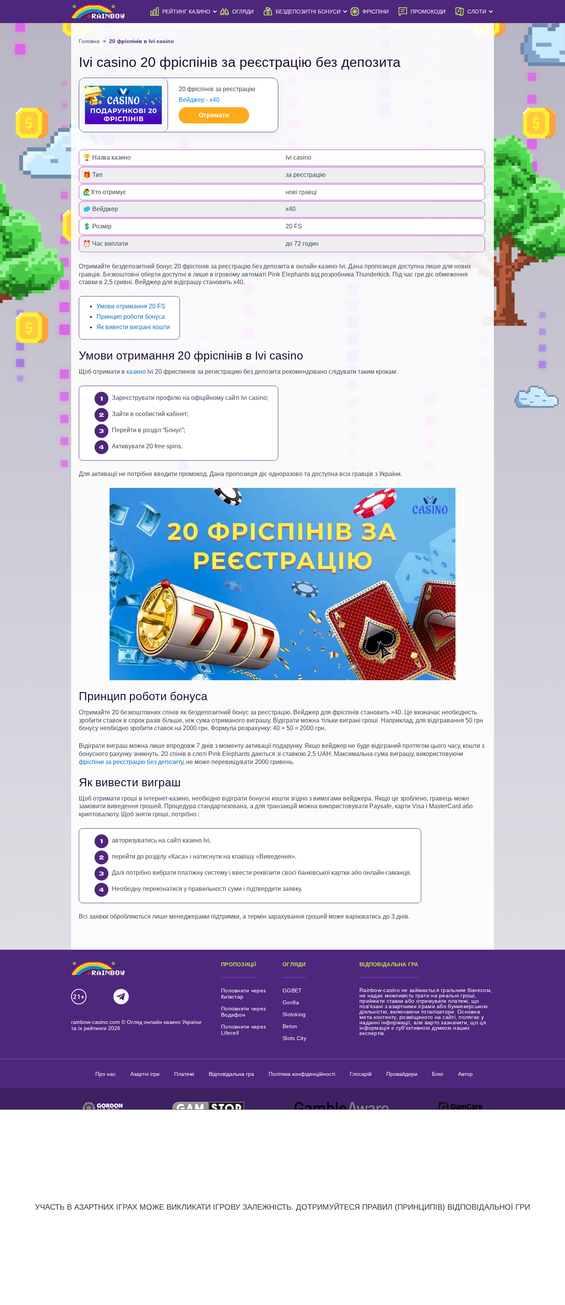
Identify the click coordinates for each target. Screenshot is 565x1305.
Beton (289, 1026)
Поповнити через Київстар (243, 993)
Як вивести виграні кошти (133, 327)
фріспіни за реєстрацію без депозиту (131, 762)
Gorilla (290, 1002)
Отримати (214, 115)
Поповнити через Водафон (243, 1011)
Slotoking (294, 1014)
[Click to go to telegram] (121, 997)
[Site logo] (98, 11)
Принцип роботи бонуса (130, 316)
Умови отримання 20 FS (130, 306)
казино (136, 371)
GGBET (292, 990)
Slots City (294, 1038)
